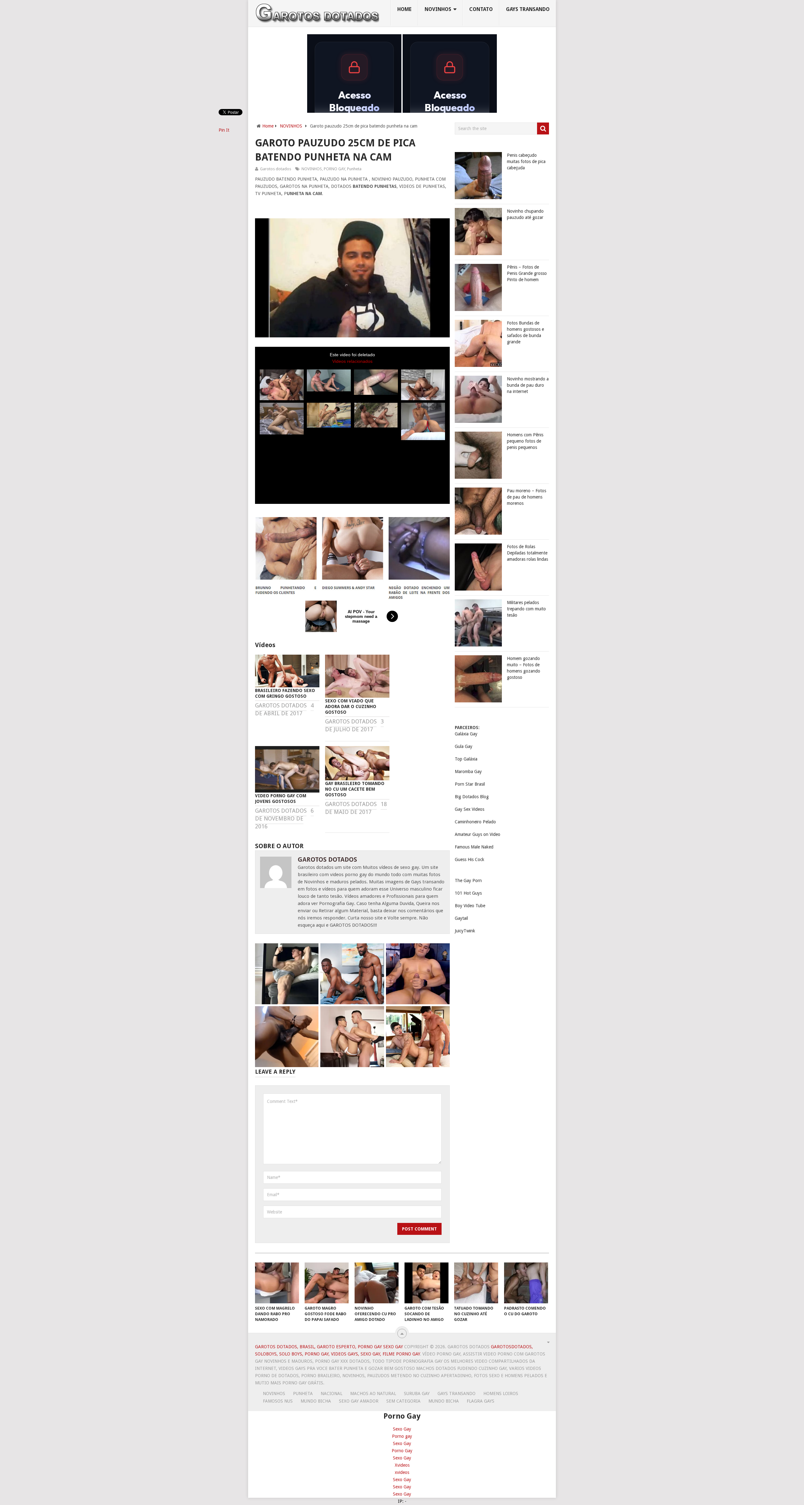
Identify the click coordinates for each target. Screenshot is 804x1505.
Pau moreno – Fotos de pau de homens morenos (526, 497)
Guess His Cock (469, 859)
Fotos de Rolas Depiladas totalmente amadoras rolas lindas (527, 553)
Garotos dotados (275, 168)
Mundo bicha (316, 1401)
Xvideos (402, 1465)
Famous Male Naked (474, 846)
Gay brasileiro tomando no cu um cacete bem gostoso (354, 789)
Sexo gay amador (358, 1401)
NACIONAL (331, 1393)
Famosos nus (278, 1401)
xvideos (402, 1472)
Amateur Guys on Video (477, 834)
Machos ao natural (373, 1393)
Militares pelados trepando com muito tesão (526, 609)
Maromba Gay (468, 771)
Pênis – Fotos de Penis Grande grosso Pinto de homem (527, 273)
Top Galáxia (466, 758)
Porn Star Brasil (470, 784)
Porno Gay (402, 1450)
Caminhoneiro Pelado (475, 821)
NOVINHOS (438, 9)
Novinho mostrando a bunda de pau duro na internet (528, 385)
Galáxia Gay (466, 733)
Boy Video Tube (470, 905)
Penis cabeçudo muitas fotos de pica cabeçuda (526, 161)
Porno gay (402, 1436)
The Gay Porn (468, 880)
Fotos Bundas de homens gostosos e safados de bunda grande (525, 332)
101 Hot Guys (468, 893)
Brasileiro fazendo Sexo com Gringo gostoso (285, 693)
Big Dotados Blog (472, 796)
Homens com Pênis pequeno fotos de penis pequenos (525, 441)
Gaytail (461, 918)
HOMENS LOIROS (500, 1393)
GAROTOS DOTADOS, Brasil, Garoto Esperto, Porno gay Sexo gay (329, 1346)
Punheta (354, 168)
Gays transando (528, 9)
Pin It (224, 130)
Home (404, 9)
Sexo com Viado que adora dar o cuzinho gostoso (350, 706)
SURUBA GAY (417, 1393)
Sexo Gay (402, 1428)
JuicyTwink (465, 930)
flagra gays (480, 1401)
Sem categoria (403, 1401)
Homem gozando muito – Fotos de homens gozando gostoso (523, 668)
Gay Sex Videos (469, 809)
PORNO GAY (334, 168)
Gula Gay (463, 746)
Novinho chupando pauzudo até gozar (525, 214)
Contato (481, 9)
